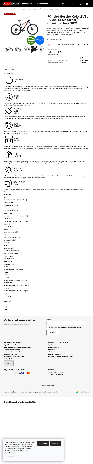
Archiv (9, 363)
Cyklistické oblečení (11, 345)
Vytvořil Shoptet (84, 392)
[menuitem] (28, 3)
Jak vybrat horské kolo (12, 349)
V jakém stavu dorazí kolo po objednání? (18, 347)
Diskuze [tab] (12, 69)
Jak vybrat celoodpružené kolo (15, 352)
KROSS (86, 45)
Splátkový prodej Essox (56, 345)
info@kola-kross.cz (57, 372)
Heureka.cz (50, 386)
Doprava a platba (54, 354)
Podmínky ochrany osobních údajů (69, 327)
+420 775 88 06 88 (57, 374)
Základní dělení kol (10, 354)
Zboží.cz (43, 386)
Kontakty (51, 349)
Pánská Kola (61, 58)
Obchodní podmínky (55, 352)
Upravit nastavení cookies (50, 392)
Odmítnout (43, 443)
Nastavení (10, 457)
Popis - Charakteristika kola (14, 356)
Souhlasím (56, 443)
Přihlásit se (52, 332)
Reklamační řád (53, 347)
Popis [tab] (5, 69)
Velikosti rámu (9, 359)
